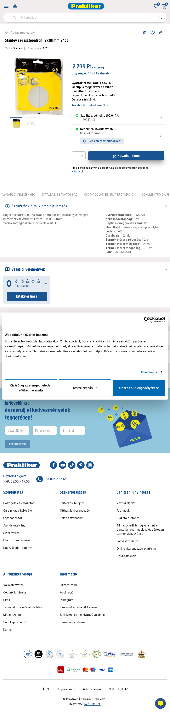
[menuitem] (6, 6)
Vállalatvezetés (13, 585)
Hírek (6, 600)
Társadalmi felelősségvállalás (22, 607)
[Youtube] (62, 465)
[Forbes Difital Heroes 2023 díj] (38, 654)
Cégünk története (14, 592)
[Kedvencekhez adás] (152, 33)
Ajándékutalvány (14, 525)
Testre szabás (83, 387)
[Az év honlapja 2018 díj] (49, 654)
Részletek (77, 171)
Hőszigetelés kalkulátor (18, 503)
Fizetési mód (68, 585)
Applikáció (66, 592)
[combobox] (85, 17)
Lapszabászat (12, 518)
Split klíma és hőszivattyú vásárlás (82, 614)
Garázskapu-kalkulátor (18, 510)
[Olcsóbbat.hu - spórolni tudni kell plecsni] (126, 654)
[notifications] (161, 33)
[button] (118, 118)
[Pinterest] (81, 465)
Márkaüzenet (12, 614)
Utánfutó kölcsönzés (16, 540)
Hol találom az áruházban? (105, 141)
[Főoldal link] (86, 6)
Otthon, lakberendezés (75, 510)
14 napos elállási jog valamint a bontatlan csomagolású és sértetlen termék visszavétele (140, 529)
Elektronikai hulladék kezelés (78, 607)
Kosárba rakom (129, 155)
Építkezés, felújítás (72, 503)
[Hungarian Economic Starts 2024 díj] (28, 654)
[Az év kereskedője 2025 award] (142, 654)
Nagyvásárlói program (17, 547)
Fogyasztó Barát (127, 541)
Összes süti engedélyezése (139, 387)
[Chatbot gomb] (160, 703)
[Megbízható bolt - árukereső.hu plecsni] (96, 654)
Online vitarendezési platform (136, 548)
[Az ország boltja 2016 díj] (72, 654)
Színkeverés (11, 533)
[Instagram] (90, 465)
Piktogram (67, 600)
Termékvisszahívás (72, 622)
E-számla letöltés (128, 518)
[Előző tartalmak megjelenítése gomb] (10, 124)
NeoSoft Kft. (92, 704)
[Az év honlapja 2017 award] (85, 654)
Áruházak (123, 510)
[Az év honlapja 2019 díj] (60, 654)
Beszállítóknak (126, 556)
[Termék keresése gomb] (160, 17)
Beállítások (149, 372)
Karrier (7, 629)
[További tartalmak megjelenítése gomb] (58, 124)
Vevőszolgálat (126, 503)
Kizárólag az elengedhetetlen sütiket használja (31, 387)
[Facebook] (53, 465)
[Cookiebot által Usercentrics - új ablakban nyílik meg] (147, 320)
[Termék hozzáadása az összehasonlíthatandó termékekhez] (144, 33)
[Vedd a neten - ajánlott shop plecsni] (109, 654)
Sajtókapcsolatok (14, 622)
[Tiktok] (71, 465)
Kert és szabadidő (71, 518)
